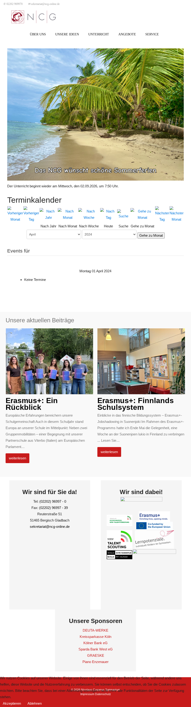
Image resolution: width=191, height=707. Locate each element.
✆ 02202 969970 (13, 4)
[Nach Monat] (68, 214)
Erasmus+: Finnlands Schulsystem (135, 403)
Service (152, 34)
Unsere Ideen (67, 34)
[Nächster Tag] (162, 214)
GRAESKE (95, 655)
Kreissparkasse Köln (95, 637)
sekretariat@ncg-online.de (44, 4)
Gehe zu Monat (151, 235)
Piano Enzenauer (95, 662)
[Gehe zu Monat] (142, 214)
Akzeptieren (12, 703)
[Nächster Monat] (177, 214)
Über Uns (38, 34)
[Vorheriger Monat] (15, 214)
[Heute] (108, 214)
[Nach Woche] (88, 214)
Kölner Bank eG (95, 643)
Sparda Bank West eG (95, 649)
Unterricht (98, 34)
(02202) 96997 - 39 (53, 508)
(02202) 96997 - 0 (52, 501)
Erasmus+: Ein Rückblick (32, 403)
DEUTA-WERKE (95, 630)
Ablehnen (34, 703)
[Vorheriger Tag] (31, 214)
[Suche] (123, 214)
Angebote (127, 34)
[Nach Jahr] (48, 214)
